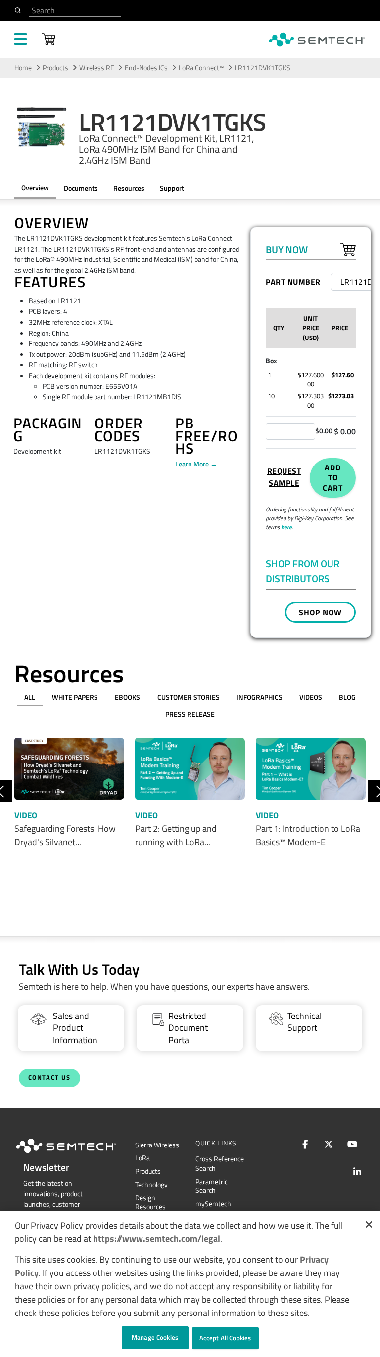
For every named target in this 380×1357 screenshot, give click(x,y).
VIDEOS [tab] (310, 697)
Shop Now (320, 612)
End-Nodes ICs (146, 67)
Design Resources (150, 1202)
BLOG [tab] (347, 697)
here (286, 527)
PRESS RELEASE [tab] (190, 714)
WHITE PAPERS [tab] (75, 697)
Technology (151, 1184)
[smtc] (317, 39)
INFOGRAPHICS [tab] (260, 697)
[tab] (128, 188)
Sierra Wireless (157, 1145)
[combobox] (75, 10)
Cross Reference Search (219, 1163)
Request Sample (284, 477)
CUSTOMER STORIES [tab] (188, 697)
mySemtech (213, 1203)
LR (142, 1157)
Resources (128, 188)
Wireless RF (96, 67)
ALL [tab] (29, 697)
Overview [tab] (35, 187)
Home (23, 67)
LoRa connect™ (201, 67)
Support (172, 188)
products (55, 67)
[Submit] (19, 10)
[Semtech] (76, 1154)
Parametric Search (211, 1186)
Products (148, 1171)
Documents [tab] (81, 188)
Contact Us (49, 1077)
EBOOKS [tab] (127, 697)
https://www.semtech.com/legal (156, 1238)
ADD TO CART (333, 478)
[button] (369, 1224)
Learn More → (196, 464)
